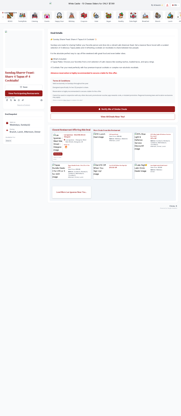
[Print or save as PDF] (41, 100)
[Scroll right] (178, 17)
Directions (58, 154)
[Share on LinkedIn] (15, 100)
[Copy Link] (23, 100)
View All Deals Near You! (113, 116)
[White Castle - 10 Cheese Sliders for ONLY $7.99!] (90, 5)
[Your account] (167, 5)
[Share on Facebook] (7, 100)
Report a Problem (23, 105)
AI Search (157, 5)
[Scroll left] (3, 17)
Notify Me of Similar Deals (114, 109)
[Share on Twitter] (11, 100)
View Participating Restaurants (23, 93)
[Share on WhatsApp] (19, 100)
